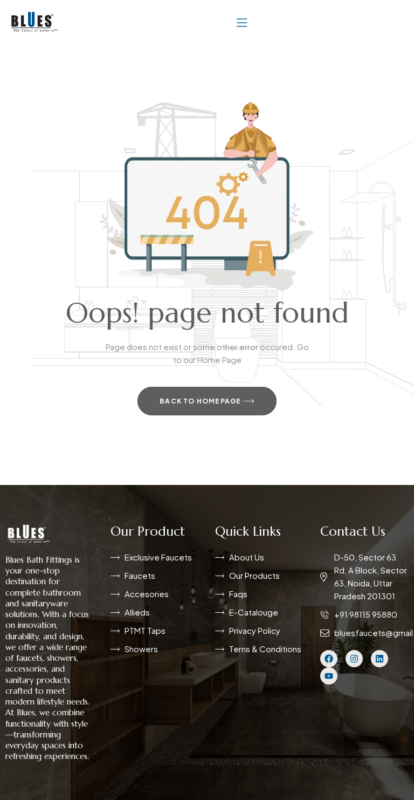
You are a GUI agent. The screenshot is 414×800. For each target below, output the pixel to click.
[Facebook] (328, 658)
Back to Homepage (201, 401)
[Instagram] (354, 658)
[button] (241, 21)
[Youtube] (328, 676)
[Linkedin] (379, 658)
